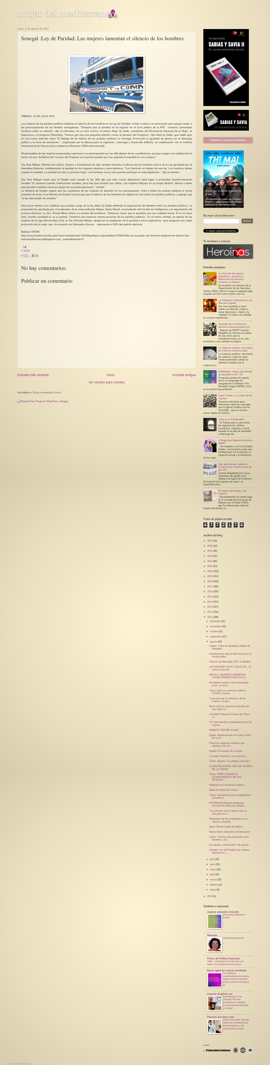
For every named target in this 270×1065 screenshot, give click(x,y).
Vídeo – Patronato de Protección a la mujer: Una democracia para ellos (225, 963)
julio (212, 859)
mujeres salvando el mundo (223, 911)
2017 (210, 586)
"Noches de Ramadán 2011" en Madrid (229, 661)
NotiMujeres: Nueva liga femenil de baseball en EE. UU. (235, 373)
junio (213, 864)
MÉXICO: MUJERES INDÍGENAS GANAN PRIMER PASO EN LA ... (228, 676)
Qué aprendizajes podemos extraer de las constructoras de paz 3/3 (234, 467)
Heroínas (212, 935)
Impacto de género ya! (220, 993)
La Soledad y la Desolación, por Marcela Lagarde (235, 301)
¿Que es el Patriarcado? (231, 419)
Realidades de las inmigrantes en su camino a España (228, 820)
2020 (210, 571)
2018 (210, 581)
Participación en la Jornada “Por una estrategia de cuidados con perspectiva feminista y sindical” (236, 1002)
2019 (210, 576)
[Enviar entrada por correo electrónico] (24, 246)
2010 (210, 896)
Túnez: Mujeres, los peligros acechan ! (230, 761)
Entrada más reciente (33, 375)
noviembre (216, 626)
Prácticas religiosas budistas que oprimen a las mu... (226, 744)
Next (246, 180)
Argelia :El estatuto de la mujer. (226, 751)
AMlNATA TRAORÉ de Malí (224, 730)
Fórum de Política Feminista (223, 958)
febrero (214, 884)
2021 (210, 566)
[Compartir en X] (30, 255)
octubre (214, 631)
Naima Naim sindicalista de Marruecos (229, 831)
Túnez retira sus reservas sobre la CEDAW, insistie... (227, 692)
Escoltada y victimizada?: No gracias (229, 844)
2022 (210, 561)
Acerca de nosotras (19, 1063)
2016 (210, 591)
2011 (210, 617)
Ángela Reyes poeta (233, 938)
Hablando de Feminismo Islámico (227, 785)
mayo (213, 869)
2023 (210, 556)
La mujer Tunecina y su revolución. (227, 756)
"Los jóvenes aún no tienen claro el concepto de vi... (227, 812)
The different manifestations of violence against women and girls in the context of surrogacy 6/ (236, 979)
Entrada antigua (184, 375)
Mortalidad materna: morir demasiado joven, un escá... (229, 684)
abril (212, 874)
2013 (210, 606)
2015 (210, 596)
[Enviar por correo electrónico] (23, 255)
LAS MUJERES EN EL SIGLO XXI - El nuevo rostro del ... (230, 668)
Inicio (110, 375)
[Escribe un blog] (26, 255)
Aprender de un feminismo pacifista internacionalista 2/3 (233, 325)
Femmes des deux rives (220, 1017)
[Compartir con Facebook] (33, 255)
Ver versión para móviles (107, 382)
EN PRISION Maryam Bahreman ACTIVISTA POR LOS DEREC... (228, 804)
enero (213, 889)
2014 (210, 601)
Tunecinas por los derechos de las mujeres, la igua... (227, 700)
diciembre (215, 621)
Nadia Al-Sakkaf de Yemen (223, 790)
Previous (201, 180)
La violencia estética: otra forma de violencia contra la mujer (235, 349)
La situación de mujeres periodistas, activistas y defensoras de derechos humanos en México (231, 277)
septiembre (216, 636)
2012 (210, 611)
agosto (214, 641)
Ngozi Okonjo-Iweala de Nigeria (225, 826)
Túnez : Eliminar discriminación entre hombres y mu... (229, 838)
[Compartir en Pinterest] (37, 255)
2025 (210, 546)
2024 (210, 550)
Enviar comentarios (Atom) (47, 392)
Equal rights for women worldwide (226, 970)
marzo (213, 879)
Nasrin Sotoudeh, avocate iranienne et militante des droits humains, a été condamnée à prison (236, 1024)
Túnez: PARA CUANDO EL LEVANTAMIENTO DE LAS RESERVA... (225, 777)
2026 (210, 540)
